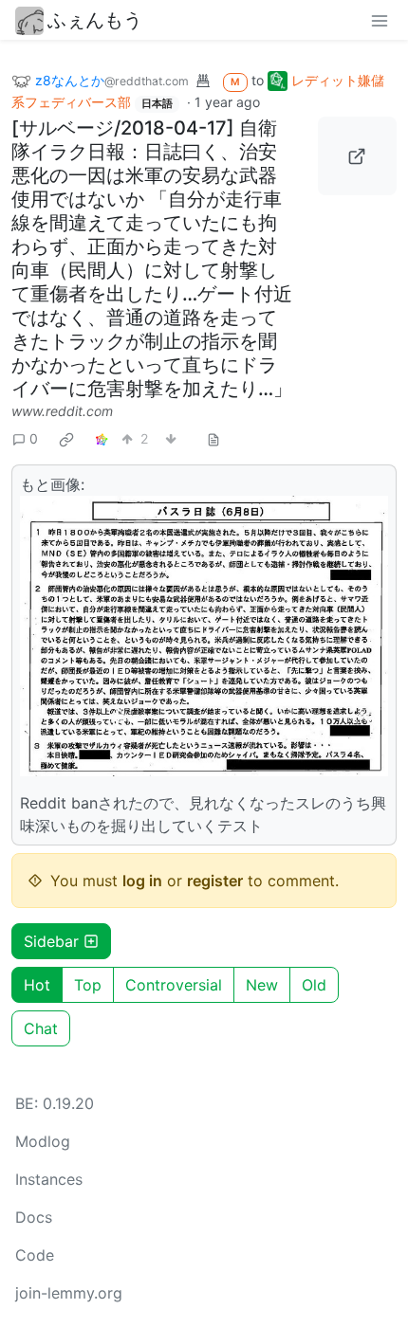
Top (88, 984)
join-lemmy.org (68, 1292)
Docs (33, 1217)
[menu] (379, 20)
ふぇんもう (94, 20)
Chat (41, 1028)
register (215, 880)
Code (34, 1254)
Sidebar (51, 941)
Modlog (42, 1141)
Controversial (173, 984)
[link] (66, 439)
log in (142, 880)
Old (314, 984)
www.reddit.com (62, 411)
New (262, 984)
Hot (37, 984)
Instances (49, 1179)
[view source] (213, 438)
